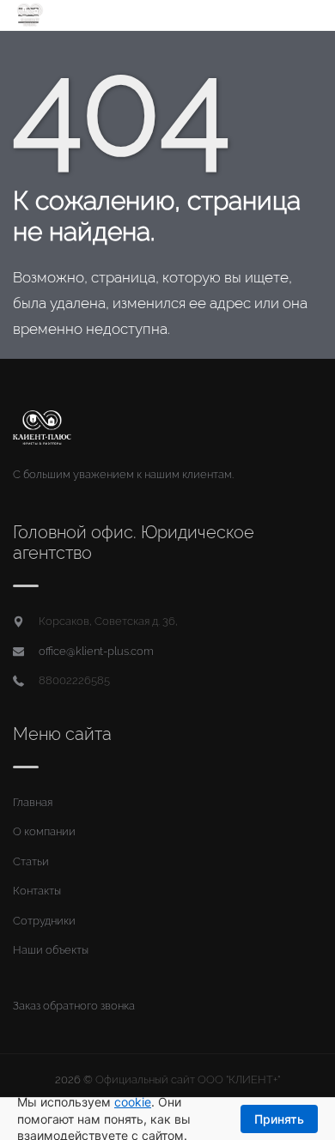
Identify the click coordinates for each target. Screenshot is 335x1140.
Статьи (31, 861)
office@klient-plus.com (96, 651)
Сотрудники (44, 920)
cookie (132, 1102)
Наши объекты (50, 949)
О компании (44, 831)
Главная (32, 802)
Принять (279, 1119)
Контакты (37, 890)
